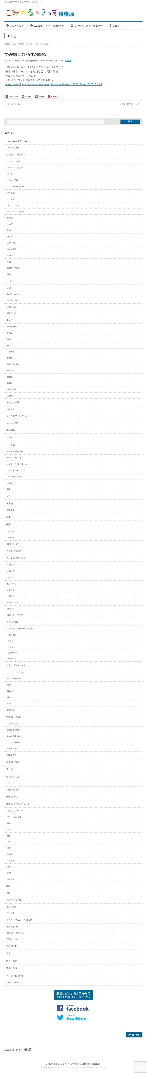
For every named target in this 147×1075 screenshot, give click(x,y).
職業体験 (10, 371)
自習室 (10, 377)
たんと (10, 641)
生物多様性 (11, 796)
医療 (8, 524)
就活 (9, 685)
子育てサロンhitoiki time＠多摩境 (20, 629)
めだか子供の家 (13, 730)
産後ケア (10, 483)
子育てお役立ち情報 (16, 558)
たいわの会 (11, 584)
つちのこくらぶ (13, 724)
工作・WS (11, 243)
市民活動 (10, 691)
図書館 (10, 230)
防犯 (9, 873)
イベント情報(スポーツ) (16, 186)
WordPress (57, 1067)
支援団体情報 (12, 761)
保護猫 (68, 60)
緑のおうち (12, 659)
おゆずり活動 (12, 423)
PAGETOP (134, 1035)
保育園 (10, 218)
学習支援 (10, 352)
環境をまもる (12, 776)
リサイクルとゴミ (14, 817)
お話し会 (10, 571)
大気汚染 (10, 783)
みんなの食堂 (12, 402)
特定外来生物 (12, 790)
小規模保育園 (12, 748)
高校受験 (10, 396)
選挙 (9, 867)
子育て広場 (11, 635)
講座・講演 (11, 389)
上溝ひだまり (13, 653)
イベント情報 (12, 180)
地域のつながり (13, 294)
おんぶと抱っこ (13, 907)
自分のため (11, 313)
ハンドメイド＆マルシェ (17, 464)
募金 (9, 823)
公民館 (10, 224)
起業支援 (10, 710)
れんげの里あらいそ (131, 104)
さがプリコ (11, 577)
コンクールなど (13, 205)
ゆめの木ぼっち (13, 736)
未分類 (9, 769)
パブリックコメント (15, 811)
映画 (9, 262)
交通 (8, 496)
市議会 (10, 854)
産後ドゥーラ (12, 602)
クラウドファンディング (18, 416)
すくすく (10, 913)
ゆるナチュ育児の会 (15, 451)
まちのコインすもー (15, 168)
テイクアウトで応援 (15, 212)
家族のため (11, 307)
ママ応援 (10, 444)
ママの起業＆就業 (14, 477)
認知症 (10, 383)
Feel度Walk (11, 327)
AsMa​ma (10, 565)
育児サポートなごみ (15, 615)
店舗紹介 (10, 255)
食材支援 (10, 409)
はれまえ (11, 647)
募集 (8, 517)
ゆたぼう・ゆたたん (15, 933)
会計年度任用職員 (14, 678)
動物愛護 (10, 510)
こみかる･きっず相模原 (69, 1064)
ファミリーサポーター (16, 672)
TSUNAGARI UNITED (16, 141)
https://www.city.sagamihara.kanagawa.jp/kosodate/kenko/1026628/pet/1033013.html (53, 84)
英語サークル (12, 939)
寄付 (9, 848)
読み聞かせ (11, 946)
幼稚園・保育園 (13, 717)
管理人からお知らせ (16, 900)
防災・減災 (11, 961)
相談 (9, 704)
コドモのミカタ (13, 148)
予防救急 (10, 537)
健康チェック (12, 544)
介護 (9, 288)
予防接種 (10, 596)
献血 (9, 697)
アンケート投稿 (13, 742)
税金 (9, 893)
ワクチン (10, 531)
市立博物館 (11, 249)
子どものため (12, 300)
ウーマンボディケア (15, 458)
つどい (9, 281)
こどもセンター (13, 161)
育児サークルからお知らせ (19, 920)
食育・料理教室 (13, 982)
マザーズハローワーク (16, 470)
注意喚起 (10, 860)
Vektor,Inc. (90, 1067)
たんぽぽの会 (12, 927)
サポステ (10, 437)
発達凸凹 (10, 609)
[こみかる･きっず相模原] (40, 13)
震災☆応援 (11, 968)
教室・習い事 (12, 364)
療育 (9, 489)
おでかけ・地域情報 (16, 154)
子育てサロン (12, 622)
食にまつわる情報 (14, 975)
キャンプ (10, 199)
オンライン (11, 193)
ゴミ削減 (10, 430)
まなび (9, 320)
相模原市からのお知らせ (18, 804)
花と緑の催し (12, 104)
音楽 (9, 274)
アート (10, 174)
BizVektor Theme (73, 1067)
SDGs (9, 333)
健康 (9, 339)
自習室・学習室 (13, 268)
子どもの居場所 (13, 550)
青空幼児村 (11, 755)
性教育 (10, 358)
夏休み (10, 237)
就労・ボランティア (16, 665)
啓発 (9, 836)
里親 (8, 953)
